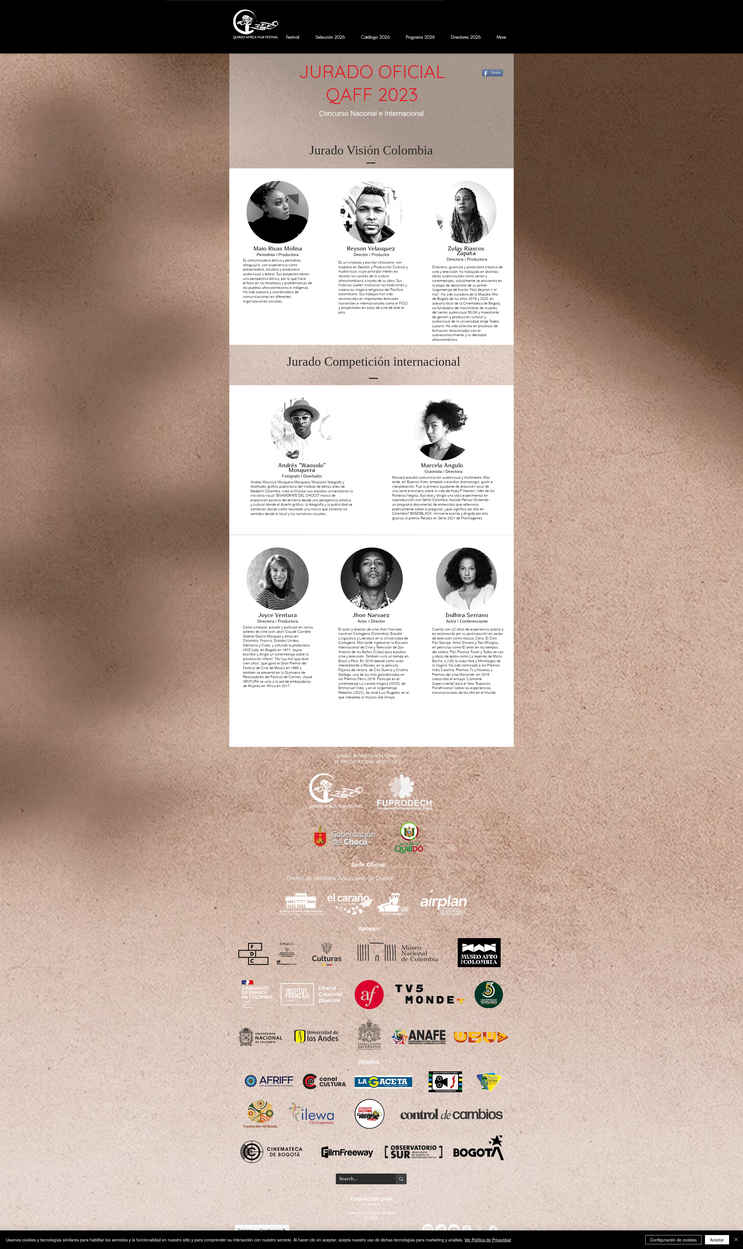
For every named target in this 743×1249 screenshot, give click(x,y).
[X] (480, 1230)
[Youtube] (454, 1230)
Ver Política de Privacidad (487, 1240)
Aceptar (717, 1240)
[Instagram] (428, 1230)
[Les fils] (467, 1230)
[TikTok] (441, 1230)
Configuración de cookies (673, 1240)
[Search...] (401, 1179)
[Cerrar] (736, 1239)
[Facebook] (493, 1230)
